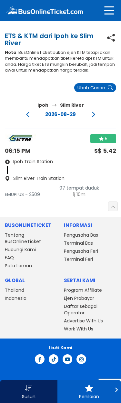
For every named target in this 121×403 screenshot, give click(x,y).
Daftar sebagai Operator (80, 309)
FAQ (9, 257)
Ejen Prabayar (79, 298)
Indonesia (15, 298)
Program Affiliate (83, 290)
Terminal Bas (78, 243)
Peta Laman (18, 265)
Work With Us (78, 329)
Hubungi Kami (20, 249)
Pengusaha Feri (81, 251)
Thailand (14, 290)
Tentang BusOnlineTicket (23, 238)
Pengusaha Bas (81, 235)
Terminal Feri (78, 259)
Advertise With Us (83, 321)
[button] (28, 391)
